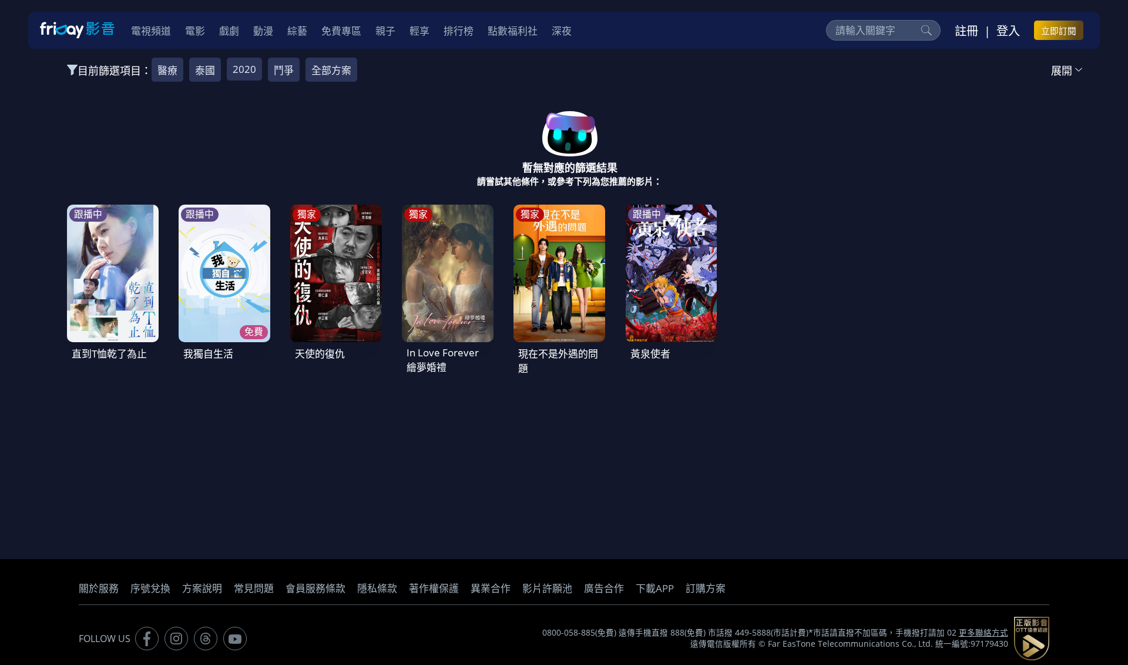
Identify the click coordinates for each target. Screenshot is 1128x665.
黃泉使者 (650, 353)
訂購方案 (706, 588)
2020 (244, 69)
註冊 (966, 30)
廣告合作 (604, 588)
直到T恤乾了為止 (109, 353)
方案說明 (202, 588)
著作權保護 (434, 588)
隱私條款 (377, 588)
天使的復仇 (320, 353)
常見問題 (254, 588)
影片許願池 (547, 588)
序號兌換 (150, 588)
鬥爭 (284, 70)
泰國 (205, 70)
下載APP (655, 588)
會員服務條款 (315, 588)
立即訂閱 (1058, 30)
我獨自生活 (208, 353)
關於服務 (99, 588)
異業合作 (491, 588)
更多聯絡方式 (983, 632)
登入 (1008, 30)
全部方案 (331, 70)
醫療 (167, 70)
